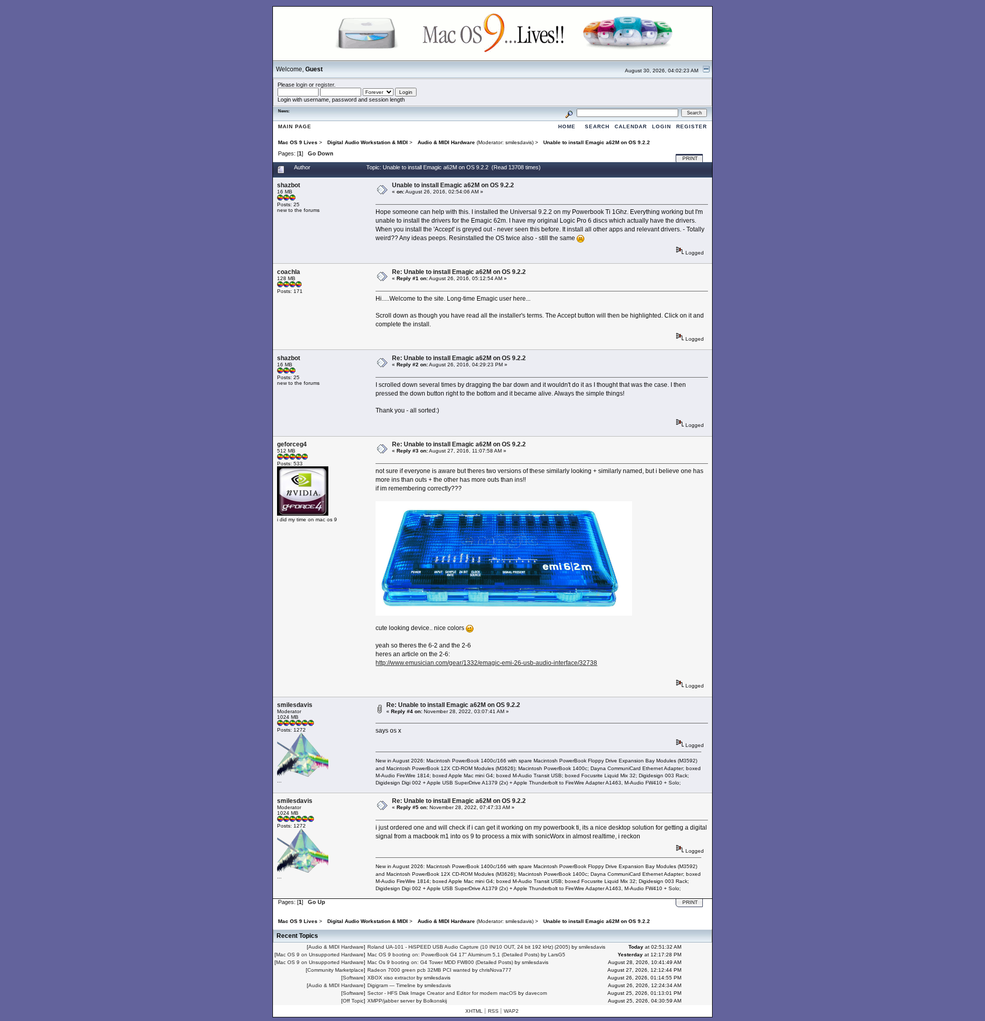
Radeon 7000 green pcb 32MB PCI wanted (418, 970)
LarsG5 (556, 954)
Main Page (294, 126)
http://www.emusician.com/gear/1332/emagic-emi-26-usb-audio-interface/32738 (486, 662)
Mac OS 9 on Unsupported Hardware (320, 954)
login (301, 85)
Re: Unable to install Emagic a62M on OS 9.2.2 (459, 272)
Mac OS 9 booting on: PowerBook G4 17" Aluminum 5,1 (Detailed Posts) (453, 954)
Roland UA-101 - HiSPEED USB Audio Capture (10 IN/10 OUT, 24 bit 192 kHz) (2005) (468, 947)
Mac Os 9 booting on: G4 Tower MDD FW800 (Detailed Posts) (440, 962)
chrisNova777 (495, 970)
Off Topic (353, 1001)
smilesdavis (518, 142)
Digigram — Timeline (391, 985)
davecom (536, 993)
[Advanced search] (569, 112)
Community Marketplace (335, 970)
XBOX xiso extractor (391, 977)
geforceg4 (292, 444)
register (325, 85)
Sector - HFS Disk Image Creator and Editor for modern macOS (442, 993)
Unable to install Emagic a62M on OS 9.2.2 (453, 185)
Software (353, 977)
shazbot (288, 185)
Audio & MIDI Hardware (336, 947)
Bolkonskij (435, 1001)
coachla (288, 272)
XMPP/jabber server (391, 1001)
